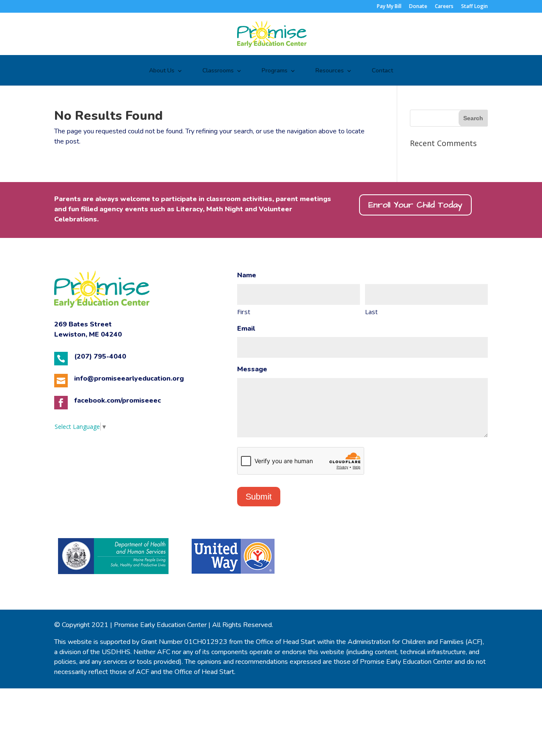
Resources (329, 71)
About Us (161, 71)
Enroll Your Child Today (415, 205)
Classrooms (218, 71)
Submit (259, 496)
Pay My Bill (389, 7)
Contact (382, 71)
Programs (275, 71)
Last (371, 311)
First (243, 311)
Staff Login (474, 7)
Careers (444, 7)
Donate (418, 7)
